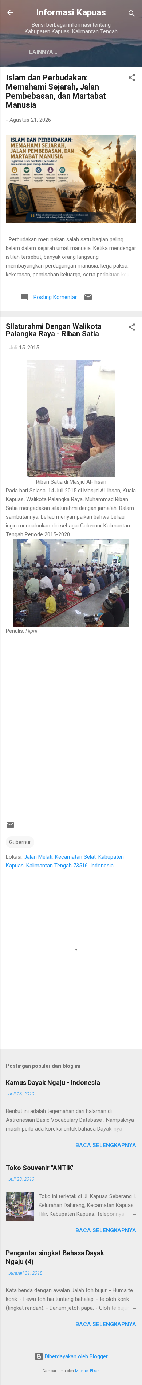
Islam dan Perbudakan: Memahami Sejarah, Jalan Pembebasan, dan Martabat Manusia (56, 91)
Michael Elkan (87, 1371)
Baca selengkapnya (105, 1145)
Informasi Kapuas (71, 12)
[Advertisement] (71, 724)
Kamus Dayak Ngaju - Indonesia (53, 1082)
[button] (131, 78)
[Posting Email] (88, 299)
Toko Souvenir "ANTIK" (40, 1168)
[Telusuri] (131, 15)
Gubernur (20, 842)
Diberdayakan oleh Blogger (75, 1356)
